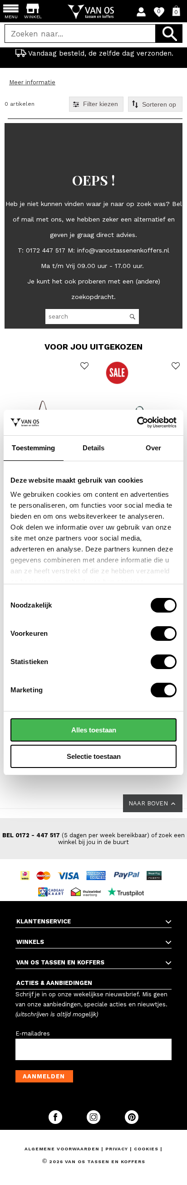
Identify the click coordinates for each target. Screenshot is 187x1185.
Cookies (146, 1148)
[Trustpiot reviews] (128, 883)
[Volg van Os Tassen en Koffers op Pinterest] (131, 1121)
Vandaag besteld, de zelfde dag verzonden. (100, 53)
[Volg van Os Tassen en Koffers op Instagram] (94, 1121)
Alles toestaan (93, 730)
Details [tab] (94, 448)
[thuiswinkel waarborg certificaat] (88, 883)
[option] (93, 53)
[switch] (164, 633)
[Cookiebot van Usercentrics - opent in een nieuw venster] (137, 422)
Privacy (117, 1148)
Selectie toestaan (94, 756)
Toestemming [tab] (33, 448)
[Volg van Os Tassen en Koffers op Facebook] (56, 1121)
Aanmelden (44, 1076)
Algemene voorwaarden (63, 1148)
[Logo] (94, 12)
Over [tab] (153, 448)
